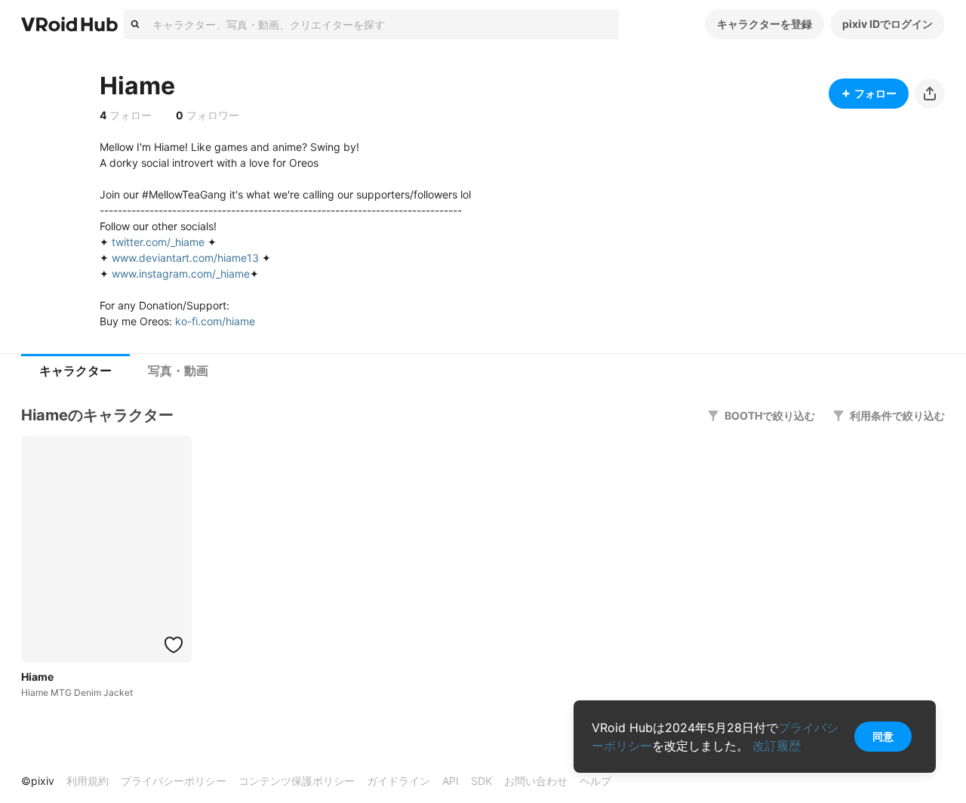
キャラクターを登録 (764, 23)
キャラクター (75, 371)
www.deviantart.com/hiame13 (185, 257)
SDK (481, 780)
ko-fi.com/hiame (215, 321)
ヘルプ (595, 780)
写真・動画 (178, 371)
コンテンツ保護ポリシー (296, 780)
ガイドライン (398, 780)
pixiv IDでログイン (887, 23)
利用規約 (87, 780)
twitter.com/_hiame (158, 241)
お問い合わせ (536, 780)
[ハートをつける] (174, 644)
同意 (883, 736)
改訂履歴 (776, 745)
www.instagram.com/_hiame (181, 273)
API (450, 780)
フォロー (875, 93)
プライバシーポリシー (173, 780)
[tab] (75, 371)
